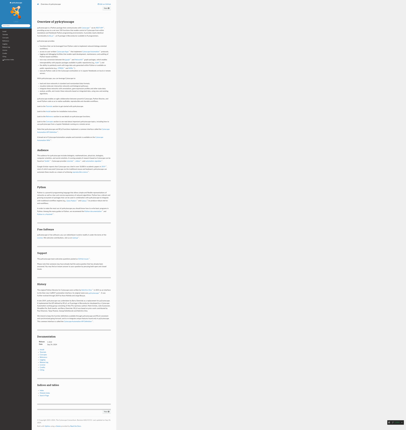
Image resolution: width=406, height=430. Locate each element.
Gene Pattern (71, 201)
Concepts (5, 38)
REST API (99, 28)
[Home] (38, 4)
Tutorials (5, 34)
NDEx (71, 68)
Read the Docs (75, 426)
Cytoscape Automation (90, 52)
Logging (4, 44)
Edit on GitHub (105, 4)
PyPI (97, 63)
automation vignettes (93, 161)
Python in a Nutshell (44, 214)
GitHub (75, 238)
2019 (103, 166)
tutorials (70, 161)
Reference (5, 41)
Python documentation (93, 211)
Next (106, 8)
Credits (4, 53)
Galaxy (83, 201)
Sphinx (47, 426)
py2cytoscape (93, 293)
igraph (67, 60)
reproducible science (80, 172)
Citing (4, 56)
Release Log (6, 47)
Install (4, 31)
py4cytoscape (16, 3)
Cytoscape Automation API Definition (78, 321)
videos (77, 161)
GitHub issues (83, 259)
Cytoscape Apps (63, 52)
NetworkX (78, 60)
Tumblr (46, 161)
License (4, 50)
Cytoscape (85, 28)
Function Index (9, 59)
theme (58, 426)
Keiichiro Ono (87, 290)
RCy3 (51, 36)
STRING (61, 68)
